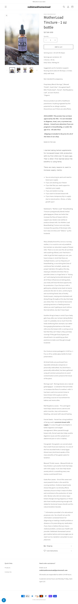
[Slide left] (7, 70)
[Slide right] (37, 70)
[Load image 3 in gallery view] (25, 70)
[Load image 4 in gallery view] (31, 70)
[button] (6, 7)
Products (7, 568)
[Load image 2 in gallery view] (18, 70)
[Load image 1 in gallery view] (12, 70)
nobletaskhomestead (41, 599)
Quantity (46, 36)
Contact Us (8, 572)
